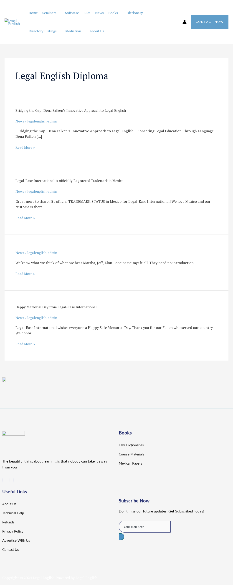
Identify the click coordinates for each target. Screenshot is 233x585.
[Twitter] (2, 480)
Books (113, 12)
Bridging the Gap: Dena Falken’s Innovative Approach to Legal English (70, 110)
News (99, 12)
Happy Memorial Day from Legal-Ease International (56, 307)
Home (33, 12)
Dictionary (135, 12)
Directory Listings (43, 31)
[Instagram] (13, 480)
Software (72, 12)
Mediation (73, 31)
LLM (87, 12)
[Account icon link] (184, 22)
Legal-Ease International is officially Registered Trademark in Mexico (69, 180)
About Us (97, 31)
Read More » (25, 147)
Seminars (49, 12)
